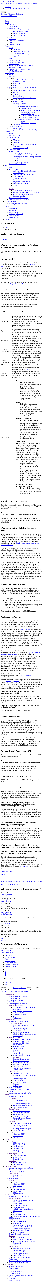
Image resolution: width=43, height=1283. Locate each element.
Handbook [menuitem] (16, 142)
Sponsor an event (14, 1280)
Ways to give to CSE (19, 1155)
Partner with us (13, 1173)
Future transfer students (16, 998)
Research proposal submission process (25, 1241)
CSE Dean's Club (18, 1148)
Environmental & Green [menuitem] (20, 178)
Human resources (18, 1207)
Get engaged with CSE (20, 1100)
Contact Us (8, 955)
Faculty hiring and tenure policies (23, 1225)
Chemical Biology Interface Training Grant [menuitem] (26, 155)
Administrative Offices (16, 1198)
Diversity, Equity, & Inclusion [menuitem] (18, 203)
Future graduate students (16, 1000)
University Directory (11, 964)
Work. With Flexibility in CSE (18, 1262)
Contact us (16, 1137)
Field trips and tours (15, 1273)
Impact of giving (18, 1152)
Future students (9, 995)
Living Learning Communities (22, 1011)
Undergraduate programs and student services (27, 1216)
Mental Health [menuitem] (13, 205)
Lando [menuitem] (23, 121)
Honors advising (18, 1054)
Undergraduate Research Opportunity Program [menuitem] (28, 113)
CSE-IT (11, 1091)
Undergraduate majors (20, 1029)
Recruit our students (15, 1170)
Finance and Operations (20, 1205)
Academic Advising (15, 1037)
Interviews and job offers (20, 1064)
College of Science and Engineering (12, 14)
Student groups (17, 1018)
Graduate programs (19, 1030)
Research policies (18, 1232)
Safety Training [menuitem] (13, 212)
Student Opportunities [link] (16, 99)
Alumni (7, 1095)
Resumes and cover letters (21, 1061)
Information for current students (19, 1021)
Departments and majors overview (23, 1025)
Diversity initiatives (19, 1177)
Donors (7, 1139)
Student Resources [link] (14, 89)
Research (16, 1016)
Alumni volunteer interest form (22, 1105)
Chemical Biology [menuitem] (18, 173)
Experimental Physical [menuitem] (20, 180)
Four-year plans (18, 1052)
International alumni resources (22, 1127)
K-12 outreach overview (16, 1266)
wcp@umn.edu (5, 923)
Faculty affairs (17, 1204)
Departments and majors (16, 1023)
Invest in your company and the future (21, 1168)
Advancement (17, 1191)
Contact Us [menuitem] (12, 24)
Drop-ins (15, 1050)
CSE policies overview (20, 1221)
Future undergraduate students (18, 996)
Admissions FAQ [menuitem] (14, 135)
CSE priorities (17, 1186)
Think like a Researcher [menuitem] (28, 117)
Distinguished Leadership (21, 1116)
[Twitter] (5, 971)
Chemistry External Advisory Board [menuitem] (20, 69)
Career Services (14, 1057)
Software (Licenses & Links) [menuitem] (18, 164)
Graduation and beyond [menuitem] (20, 148)
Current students (10, 1020)
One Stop (8, 7)
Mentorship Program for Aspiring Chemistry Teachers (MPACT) (21, 881)
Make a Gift (4, 17)
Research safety (18, 1243)
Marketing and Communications (23, 1209)
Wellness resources (15, 1087)
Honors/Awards (14, 1109)
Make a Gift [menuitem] (12, 39)
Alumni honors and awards (21, 1111)
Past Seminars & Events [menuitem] (20, 32)
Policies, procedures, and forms (22, 1055)
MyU (6, 984)
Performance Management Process (20, 1261)
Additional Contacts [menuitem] (15, 67)
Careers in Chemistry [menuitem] (15, 128)
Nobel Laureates (18, 1120)
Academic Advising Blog (21, 1043)
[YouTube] (6, 973)
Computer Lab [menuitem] (17, 96)
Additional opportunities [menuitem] (28, 123)
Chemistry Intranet (10, 966)
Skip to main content (7, 1)
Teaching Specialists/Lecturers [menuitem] (22, 55)
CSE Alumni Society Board (21, 1104)
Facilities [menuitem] (11, 189)
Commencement (18, 1048)
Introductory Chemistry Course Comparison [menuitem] (22, 87)
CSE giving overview (19, 1143)
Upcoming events (18, 1102)
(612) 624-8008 (6, 902)
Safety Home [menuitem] (13, 208)
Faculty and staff (10, 1195)
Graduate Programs (19, 1214)
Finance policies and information (23, 1227)
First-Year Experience (19, 1079)
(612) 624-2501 (6, 938)
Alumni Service (18, 1114)
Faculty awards (13, 1246)
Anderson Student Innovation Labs (20, 1093)
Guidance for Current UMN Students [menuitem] (24, 90)
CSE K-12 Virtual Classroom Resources (21, 1275)
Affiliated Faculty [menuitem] (18, 53)
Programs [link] (12, 78)
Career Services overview (21, 1059)
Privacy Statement (6, 991)
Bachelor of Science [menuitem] (19, 82)
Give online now (18, 1136)
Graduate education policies (21, 1229)
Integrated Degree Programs (21, 1032)
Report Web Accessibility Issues (19, 991)
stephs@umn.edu (6, 914)
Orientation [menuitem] (16, 140)
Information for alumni (16, 1096)
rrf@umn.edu (24, 866)
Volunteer (12, 1279)
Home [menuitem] (7, 21)
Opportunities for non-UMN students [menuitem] (28, 119)
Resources (12, 1121)
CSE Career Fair (18, 1066)
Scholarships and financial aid (18, 1004)
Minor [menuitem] (15, 85)
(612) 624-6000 (6, 950)
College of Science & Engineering (19, 284)
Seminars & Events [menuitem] (15, 28)
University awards (18, 1252)
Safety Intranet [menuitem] (13, 210)
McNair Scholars (25, 629)
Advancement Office (19, 1162)
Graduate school (18, 1070)
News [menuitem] (10, 37)
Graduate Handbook (7, 878)
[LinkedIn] (5, 975)
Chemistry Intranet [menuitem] (14, 44)
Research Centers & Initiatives (10, 884)
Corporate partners (10, 1166)
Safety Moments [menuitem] (14, 215)
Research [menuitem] (8, 165)
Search (4, 12)
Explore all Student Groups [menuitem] (21, 153)
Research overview (19, 1237)
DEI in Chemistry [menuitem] (10, 201)
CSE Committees (14, 1218)
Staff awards (13, 1259)
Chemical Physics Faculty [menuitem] (21, 51)
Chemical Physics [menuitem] (14, 149)
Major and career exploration (22, 1068)
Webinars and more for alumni (22, 1123)
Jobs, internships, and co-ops (22, 1062)
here (28, 369)
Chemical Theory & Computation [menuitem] (23, 174)
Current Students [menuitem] (14, 137)
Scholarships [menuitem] (17, 124)
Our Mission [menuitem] (13, 26)
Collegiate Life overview (20, 1073)
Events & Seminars (11, 962)
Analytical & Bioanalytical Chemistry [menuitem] (24, 171)
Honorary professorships (20, 1254)
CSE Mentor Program (20, 1107)
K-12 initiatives (17, 1175)
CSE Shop (16, 1245)
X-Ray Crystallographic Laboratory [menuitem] (24, 194)
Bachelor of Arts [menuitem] (18, 83)
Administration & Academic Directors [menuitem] (21, 65)
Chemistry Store (10, 961)
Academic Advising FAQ (21, 1041)
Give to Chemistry (10, 957)
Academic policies (18, 1223)
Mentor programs (18, 1012)
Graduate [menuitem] (8, 132)
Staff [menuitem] (10, 58)
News (6, 959)
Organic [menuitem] (15, 185)
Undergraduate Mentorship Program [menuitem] (24, 98)
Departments (17, 1027)
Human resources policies (21, 1230)
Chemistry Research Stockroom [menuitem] (19, 199)
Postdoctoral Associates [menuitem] (16, 62)
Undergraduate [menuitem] (9, 73)
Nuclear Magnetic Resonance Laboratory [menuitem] (26, 192)
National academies (19, 1250)
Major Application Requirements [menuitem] (23, 80)
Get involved (13, 1098)
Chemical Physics (6, 871)
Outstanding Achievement (21, 1112)
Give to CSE (13, 1132)
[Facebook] (5, 969)
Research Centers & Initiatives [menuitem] (18, 198)
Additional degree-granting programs (24, 1034)
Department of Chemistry (9, 16)
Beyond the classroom (16, 1005)
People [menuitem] (7, 46)
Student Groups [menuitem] (18, 101)
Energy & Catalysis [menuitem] (19, 176)
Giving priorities (18, 1146)
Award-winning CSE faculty (22, 1248)
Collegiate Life (13, 1071)
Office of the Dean (19, 1202)
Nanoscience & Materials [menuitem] (21, 183)
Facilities (3, 874)
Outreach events (14, 1270)
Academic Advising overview (22, 1039)
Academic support (18, 1046)
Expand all (4, 239)
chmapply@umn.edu (12, 681)
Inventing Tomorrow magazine (22, 1129)
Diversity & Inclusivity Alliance (19, 1089)
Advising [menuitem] (16, 92)
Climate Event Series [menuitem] (19, 35)
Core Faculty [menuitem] (17, 49)
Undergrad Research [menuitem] (19, 103)
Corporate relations (19, 1189)
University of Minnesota (19, 988)
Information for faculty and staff (19, 1196)
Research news (13, 1179)
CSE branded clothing (20, 1125)
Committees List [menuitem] (14, 64)
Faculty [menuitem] (11, 48)
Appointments (17, 1045)
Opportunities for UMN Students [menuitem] (27, 107)
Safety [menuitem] (7, 207)
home (6, 227)
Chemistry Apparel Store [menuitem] (16, 40)
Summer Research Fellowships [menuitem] (30, 110)
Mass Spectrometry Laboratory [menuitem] (22, 190)
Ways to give (13, 1154)
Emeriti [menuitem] (15, 57)
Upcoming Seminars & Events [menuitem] (22, 30)
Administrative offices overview (23, 1200)
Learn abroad (17, 1009)
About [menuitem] (7, 23)
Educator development (16, 1277)
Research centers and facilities (22, 1239)
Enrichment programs (15, 1271)
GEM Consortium (25, 676)
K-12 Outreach (9, 1264)
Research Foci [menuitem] (13, 169)
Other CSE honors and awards (22, 1257)
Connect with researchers (17, 1171)
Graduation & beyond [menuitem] (16, 126)
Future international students (18, 1002)
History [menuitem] (11, 42)
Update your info (18, 1130)
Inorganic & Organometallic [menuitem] (21, 182)
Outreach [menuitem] (8, 219)
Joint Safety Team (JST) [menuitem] (16, 214)
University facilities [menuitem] (19, 196)
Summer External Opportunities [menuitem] (31, 115)
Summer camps (13, 1268)
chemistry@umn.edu (7, 952)
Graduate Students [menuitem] (14, 60)
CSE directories (18, 1164)
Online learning (18, 1036)
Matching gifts (17, 1157)
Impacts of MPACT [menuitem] (23, 162)
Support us (12, 1180)
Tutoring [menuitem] (15, 94)
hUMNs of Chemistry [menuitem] (16, 71)
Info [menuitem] (18, 105)
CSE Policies (13, 1220)
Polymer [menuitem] (15, 187)
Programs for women (19, 1014)
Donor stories (17, 1150)
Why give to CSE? (19, 1134)
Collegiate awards (18, 1255)
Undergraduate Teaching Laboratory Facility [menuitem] (23, 130)
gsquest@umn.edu (6, 895)
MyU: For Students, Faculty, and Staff (17, 8)
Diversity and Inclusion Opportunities (24, 1007)
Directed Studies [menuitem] (26, 108)
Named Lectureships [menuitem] (19, 33)
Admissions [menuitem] (12, 76)
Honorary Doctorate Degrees (22, 1118)
